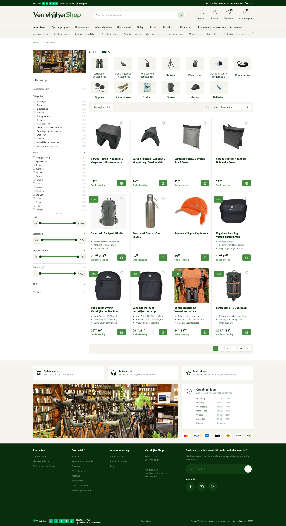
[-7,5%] (108, 211)
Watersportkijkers (154, 34)
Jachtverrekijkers (62, 34)
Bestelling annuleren (81, 490)
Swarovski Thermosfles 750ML (146, 235)
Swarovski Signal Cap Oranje (191, 233)
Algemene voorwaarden (231, 3)
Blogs (112, 466)
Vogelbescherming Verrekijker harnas (185, 309)
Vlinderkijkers (212, 34)
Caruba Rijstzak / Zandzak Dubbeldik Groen (231, 160)
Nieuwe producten (41, 461)
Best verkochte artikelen (44, 466)
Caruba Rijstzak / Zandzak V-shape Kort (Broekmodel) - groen (108, 162)
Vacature (76, 476)
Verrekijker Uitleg (118, 456)
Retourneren (77, 480)
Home (36, 42)
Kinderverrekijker (176, 34)
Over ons (249, 3)
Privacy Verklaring (198, 520)
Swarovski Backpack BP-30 (107, 233)
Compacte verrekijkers (85, 34)
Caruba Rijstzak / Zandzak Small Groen (189, 160)
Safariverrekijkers (132, 34)
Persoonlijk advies (118, 461)
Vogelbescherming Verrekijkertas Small (228, 235)
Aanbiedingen (39, 456)
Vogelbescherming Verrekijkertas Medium (104, 309)
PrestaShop (146, 520)
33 (241, 348)
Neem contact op (80, 485)
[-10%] (233, 211)
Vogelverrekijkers (41, 34)
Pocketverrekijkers (110, 34)
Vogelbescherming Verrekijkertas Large (144, 309)
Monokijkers (194, 34)
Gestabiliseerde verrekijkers (237, 34)
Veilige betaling (79, 471)
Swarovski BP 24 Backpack (231, 308)
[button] (245, 15)
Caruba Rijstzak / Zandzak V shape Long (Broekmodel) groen (149, 162)
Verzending (211, 3)
